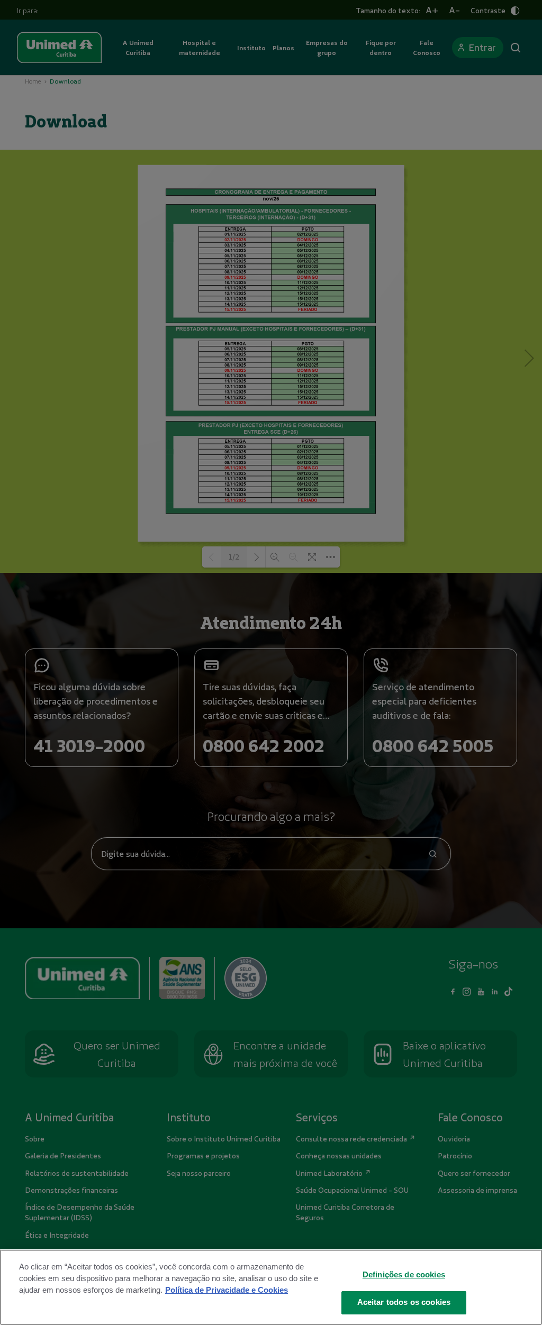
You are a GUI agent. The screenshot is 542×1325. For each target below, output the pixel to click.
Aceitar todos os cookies (404, 1302)
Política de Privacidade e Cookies (226, 1290)
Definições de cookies (404, 1275)
